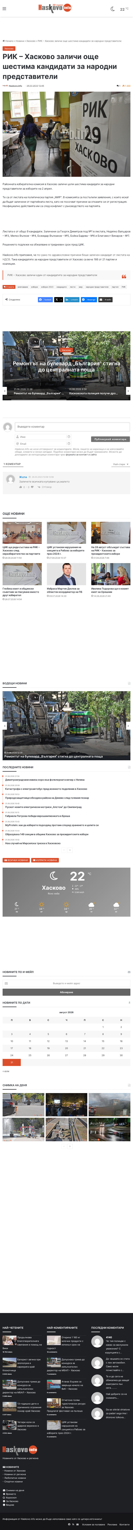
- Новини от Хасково (14, 1470)
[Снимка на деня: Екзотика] (23, 1105)
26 (48, 1055)
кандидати (62, 287)
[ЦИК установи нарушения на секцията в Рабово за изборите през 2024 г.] (66, 533)
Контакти (124, 1524)
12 (48, 1041)
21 (84, 1048)
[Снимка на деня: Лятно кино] (66, 1105)
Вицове (9, 1504)
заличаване (22, 287)
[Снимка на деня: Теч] (109, 1129)
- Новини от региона (14, 1474)
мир (81, 287)
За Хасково (11, 1501)
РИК (124, 287)
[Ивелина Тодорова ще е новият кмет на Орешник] (110, 574)
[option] (40, 390)
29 (103, 1055)
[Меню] (4, 10)
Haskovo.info (15, 86)
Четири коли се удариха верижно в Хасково (28, 1426)
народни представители (97, 287)
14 (84, 1041)
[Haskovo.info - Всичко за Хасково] (55, 8)
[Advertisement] (66, 614)
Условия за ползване (93, 1524)
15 (103, 1041)
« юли (6, 1071)
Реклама (112, 1524)
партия (115, 287)
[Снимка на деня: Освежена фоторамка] (23, 1129)
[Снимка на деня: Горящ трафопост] (109, 1105)
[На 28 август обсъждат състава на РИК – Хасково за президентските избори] (110, 533)
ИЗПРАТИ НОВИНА (46, 860)
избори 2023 (47, 287)
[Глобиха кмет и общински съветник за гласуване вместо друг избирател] (22, 574)
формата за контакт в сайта (81, 454)
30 (121, 1055)
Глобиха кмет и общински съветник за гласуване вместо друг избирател (21, 592)
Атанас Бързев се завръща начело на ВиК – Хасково (72, 1385)
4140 (109, 1337)
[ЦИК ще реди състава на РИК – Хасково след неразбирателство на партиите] (22, 533)
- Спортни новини (13, 1481)
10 (12, 1041)
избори (34, 287)
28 (84, 1055)
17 (12, 1048)
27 (66, 1055)
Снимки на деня (14, 1490)
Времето (10, 1494)
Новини (20, 41)
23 (121, 1048)
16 (121, 1041)
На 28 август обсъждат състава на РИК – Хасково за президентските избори (110, 550)
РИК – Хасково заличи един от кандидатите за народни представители (52, 275)
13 (66, 1041)
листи (73, 287)
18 (30, 1048)
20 (66, 1048)
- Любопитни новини (14, 1477)
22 (103, 1048)
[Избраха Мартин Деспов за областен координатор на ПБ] (66, 574)
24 (11, 1055)
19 (48, 1048)
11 (30, 1041)
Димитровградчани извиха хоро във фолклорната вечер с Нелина (55, 756)
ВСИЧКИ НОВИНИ (17, 860)
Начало (9, 41)
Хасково (31, 41)
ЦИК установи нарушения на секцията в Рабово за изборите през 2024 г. (65, 550)
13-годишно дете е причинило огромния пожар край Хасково (29, 1407)
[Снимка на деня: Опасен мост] (66, 1129)
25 (30, 1055)
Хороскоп (11, 1497)
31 (12, 1062)
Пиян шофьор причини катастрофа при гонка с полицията (70, 366)
